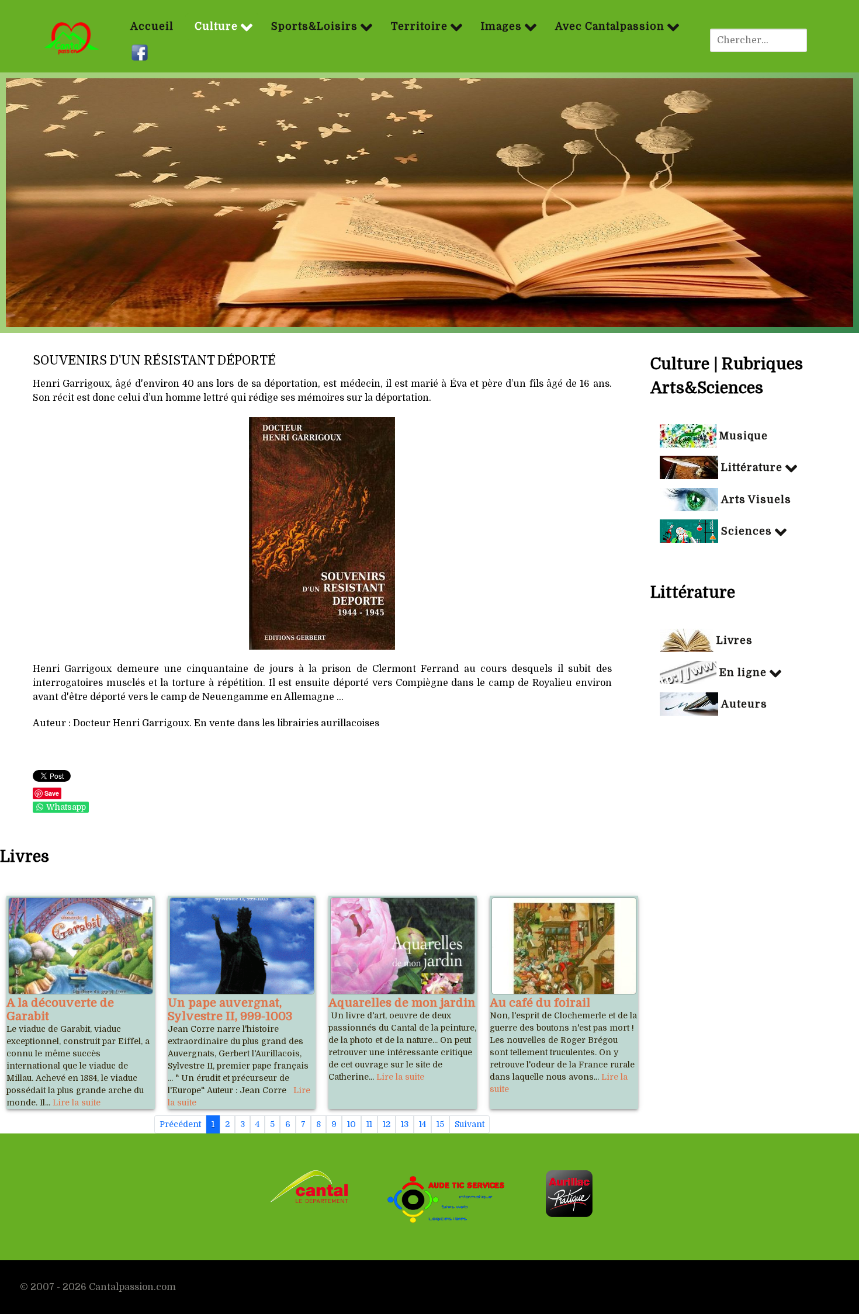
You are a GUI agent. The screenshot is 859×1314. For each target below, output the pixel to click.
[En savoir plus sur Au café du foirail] (564, 946)
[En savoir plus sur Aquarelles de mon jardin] (402, 946)
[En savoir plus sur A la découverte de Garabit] (81, 946)
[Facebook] (141, 53)
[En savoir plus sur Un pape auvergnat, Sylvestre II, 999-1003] (242, 946)
